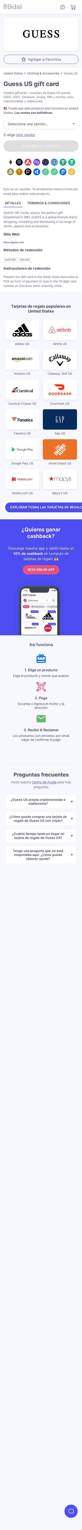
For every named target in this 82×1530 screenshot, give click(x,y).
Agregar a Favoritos (44, 59)
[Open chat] (71, 1511)
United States (13, 73)
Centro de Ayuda (44, 782)
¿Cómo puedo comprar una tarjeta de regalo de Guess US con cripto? (38, 818)
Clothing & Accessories (43, 73)
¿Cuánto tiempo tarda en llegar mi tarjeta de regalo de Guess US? (38, 836)
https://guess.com (13, 242)
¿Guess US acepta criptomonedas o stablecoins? (38, 801)
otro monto (25, 135)
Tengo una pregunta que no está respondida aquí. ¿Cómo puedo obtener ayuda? (38, 855)
